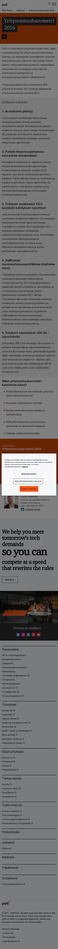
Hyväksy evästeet (29, 489)
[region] (29, 474)
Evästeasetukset (29, 474)
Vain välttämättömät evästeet (28, 481)
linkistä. (25, 467)
